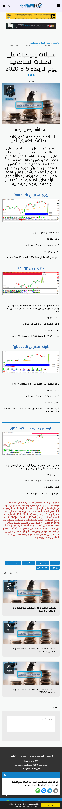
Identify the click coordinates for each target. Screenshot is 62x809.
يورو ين (55, 563)
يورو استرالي (43, 563)
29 (9, 668)
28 (9, 627)
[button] (58, 6)
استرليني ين (28, 563)
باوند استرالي (42, 568)
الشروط (37, 768)
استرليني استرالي (13, 563)
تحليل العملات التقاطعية (40, 43)
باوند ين (55, 568)
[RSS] (5, 573)
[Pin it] (11, 573)
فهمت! (50, 805)
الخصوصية (27, 768)
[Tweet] (16, 573)
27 (9, 587)
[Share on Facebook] (22, 573)
